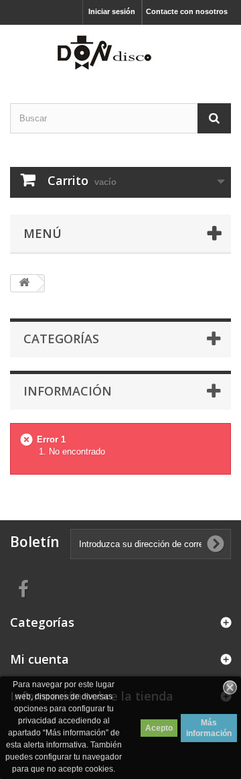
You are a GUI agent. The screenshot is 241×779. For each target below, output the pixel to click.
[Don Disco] (120, 52)
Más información (209, 728)
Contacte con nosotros (187, 11)
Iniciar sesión (111, 11)
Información (67, 391)
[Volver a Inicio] (24, 283)
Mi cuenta (39, 659)
